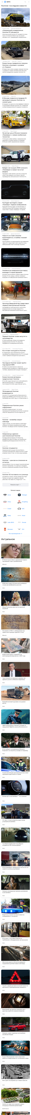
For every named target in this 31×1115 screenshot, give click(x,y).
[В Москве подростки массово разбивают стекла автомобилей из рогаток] (15, 578)
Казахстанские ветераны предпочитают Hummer (11, 378)
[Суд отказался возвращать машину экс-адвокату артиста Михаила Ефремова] (15, 673)
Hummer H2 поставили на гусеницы (15, 474)
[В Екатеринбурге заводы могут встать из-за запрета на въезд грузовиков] (15, 862)
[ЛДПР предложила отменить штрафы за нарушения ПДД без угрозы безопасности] (15, 720)
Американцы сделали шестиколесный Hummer (11, 435)
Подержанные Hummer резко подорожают (13, 406)
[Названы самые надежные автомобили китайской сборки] (15, 1028)
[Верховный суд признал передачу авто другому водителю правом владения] (15, 1004)
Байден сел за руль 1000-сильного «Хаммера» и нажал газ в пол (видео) (15, 170)
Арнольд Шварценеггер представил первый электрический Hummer (15, 304)
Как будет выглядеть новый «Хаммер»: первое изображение (14, 204)
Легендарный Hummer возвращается (10, 392)
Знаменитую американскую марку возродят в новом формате (15, 271)
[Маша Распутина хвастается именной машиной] (15, 602)
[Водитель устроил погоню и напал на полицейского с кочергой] (15, 910)
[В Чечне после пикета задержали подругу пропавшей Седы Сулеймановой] (15, 555)
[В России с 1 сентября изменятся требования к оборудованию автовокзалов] (15, 933)
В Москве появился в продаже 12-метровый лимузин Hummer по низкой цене (14, 100)
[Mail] (5, 2)
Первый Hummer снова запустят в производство (14, 337)
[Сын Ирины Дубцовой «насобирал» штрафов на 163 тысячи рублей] (15, 839)
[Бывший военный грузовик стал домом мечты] (15, 697)
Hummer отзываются (9, 448)
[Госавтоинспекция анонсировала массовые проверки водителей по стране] (15, 768)
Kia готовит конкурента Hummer (14, 350)
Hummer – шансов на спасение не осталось (14, 461)
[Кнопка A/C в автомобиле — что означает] (15, 791)
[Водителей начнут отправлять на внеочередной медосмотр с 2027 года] (15, 649)
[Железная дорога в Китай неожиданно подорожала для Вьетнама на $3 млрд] (15, 957)
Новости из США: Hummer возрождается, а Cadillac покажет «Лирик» (14, 237)
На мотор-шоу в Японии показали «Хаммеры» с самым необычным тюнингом (14, 135)
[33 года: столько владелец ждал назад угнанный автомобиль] (15, 815)
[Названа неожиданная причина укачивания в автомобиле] (15, 886)
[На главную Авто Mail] (8, 2)
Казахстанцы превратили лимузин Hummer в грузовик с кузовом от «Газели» (15, 65)
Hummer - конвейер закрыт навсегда (12, 420)
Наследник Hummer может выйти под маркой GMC (14, 364)
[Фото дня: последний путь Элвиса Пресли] (15, 1075)
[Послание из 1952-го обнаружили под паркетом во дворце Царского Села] (15, 626)
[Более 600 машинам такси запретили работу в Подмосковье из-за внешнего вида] (15, 1052)
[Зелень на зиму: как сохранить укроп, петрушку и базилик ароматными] (15, 1099)
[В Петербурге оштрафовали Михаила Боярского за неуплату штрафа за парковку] (15, 744)
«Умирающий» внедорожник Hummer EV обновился (12, 31)
